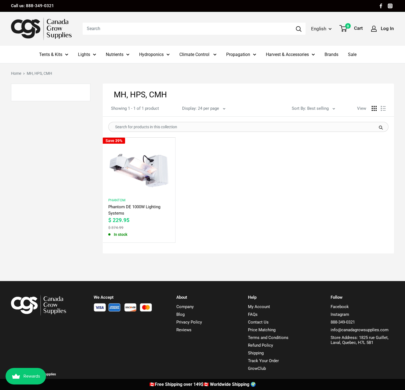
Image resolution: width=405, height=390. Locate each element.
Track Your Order (263, 360)
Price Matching (262, 329)
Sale (352, 54)
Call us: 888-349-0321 (32, 5)
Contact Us (258, 322)
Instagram (340, 314)
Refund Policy (260, 345)
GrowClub (257, 368)
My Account (259, 306)
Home (16, 73)
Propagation (238, 54)
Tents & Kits (50, 54)
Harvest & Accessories (287, 54)
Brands (331, 54)
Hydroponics (151, 54)
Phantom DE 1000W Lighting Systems (134, 210)
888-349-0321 (343, 322)
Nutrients (114, 54)
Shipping (256, 353)
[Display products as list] (383, 108)
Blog (180, 314)
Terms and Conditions (268, 337)
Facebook (340, 306)
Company (185, 306)
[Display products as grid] (374, 108)
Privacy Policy (189, 322)
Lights (84, 54)
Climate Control (194, 54)
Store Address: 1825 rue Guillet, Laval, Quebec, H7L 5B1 (359, 340)
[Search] (299, 29)
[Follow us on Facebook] (381, 6)
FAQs (253, 314)
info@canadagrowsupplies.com (359, 329)
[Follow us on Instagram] (390, 6)
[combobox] (187, 29)
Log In (387, 28)
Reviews (183, 329)
